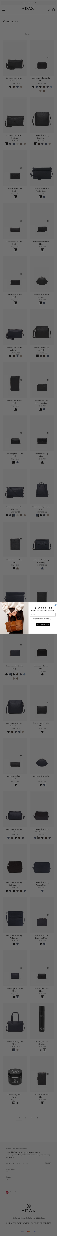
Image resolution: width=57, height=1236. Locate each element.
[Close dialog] (55, 604)
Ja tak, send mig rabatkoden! (43, 624)
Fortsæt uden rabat (43, 628)
